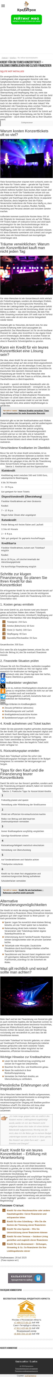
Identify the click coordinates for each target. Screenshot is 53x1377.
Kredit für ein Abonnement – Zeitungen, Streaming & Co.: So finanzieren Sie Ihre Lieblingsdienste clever (27, 1247)
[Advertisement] (26, 40)
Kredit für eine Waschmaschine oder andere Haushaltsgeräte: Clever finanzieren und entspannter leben (28, 1214)
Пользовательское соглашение (26, 1369)
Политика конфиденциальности (26, 1371)
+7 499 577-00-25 (22, 1322)
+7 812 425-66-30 (22, 1328)
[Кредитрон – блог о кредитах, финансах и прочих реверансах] (26, 6)
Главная (4, 58)
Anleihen (13, 58)
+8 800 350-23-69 (22, 1333)
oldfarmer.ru (30, 1375)
